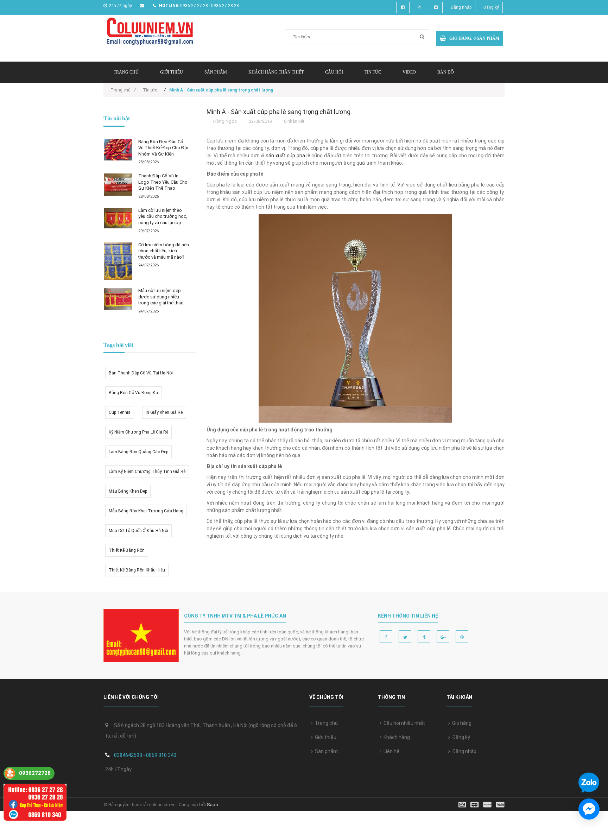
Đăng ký (491, 7)
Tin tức (373, 72)
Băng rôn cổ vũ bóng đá (133, 392)
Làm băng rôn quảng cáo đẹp (138, 451)
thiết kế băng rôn (127, 550)
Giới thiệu (171, 72)
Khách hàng (395, 737)
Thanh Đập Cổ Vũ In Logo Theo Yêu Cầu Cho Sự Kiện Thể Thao (163, 182)
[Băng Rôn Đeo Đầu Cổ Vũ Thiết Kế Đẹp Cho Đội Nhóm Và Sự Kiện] (118, 150)
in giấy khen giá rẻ (164, 412)
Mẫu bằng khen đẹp (128, 491)
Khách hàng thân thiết (276, 72)
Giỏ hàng (460, 723)
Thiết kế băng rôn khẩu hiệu (137, 570)
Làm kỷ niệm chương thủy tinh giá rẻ (147, 471)
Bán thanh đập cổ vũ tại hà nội (141, 373)
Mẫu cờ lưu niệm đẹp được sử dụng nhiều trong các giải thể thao (161, 296)
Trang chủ (325, 723)
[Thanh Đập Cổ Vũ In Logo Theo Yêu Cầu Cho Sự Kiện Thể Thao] (118, 184)
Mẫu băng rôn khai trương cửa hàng (146, 510)
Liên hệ (390, 751)
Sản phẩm (215, 72)
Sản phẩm (325, 751)
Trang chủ (126, 72)
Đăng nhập (461, 7)
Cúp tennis (120, 412)
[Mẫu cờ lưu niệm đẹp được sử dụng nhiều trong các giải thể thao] (118, 298)
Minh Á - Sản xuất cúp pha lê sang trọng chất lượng (278, 111)
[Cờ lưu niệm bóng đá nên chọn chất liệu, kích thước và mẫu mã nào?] (118, 261)
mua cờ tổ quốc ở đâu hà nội (138, 530)
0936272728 (35, 773)
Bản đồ (445, 72)
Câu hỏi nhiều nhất (403, 723)
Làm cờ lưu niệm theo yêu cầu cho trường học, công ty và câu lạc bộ (162, 216)
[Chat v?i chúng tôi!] (589, 809)
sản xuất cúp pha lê (288, 155)
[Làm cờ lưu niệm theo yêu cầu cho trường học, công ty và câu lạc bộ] (118, 218)
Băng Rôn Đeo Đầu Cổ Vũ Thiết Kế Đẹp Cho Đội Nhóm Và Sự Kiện (163, 148)
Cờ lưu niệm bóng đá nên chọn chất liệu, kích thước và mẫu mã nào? (163, 251)
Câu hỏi (334, 72)
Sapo (212, 804)
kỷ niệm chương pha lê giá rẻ (138, 432)
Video (409, 72)
